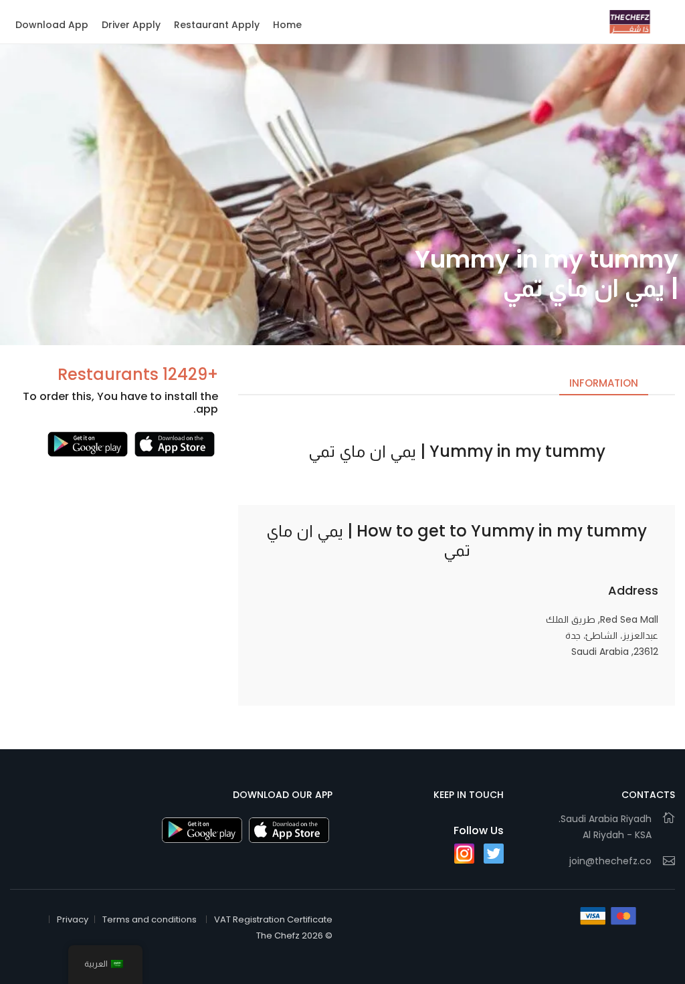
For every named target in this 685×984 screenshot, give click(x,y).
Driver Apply (131, 24)
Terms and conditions (149, 919)
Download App (51, 24)
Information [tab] (603, 383)
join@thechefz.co (610, 861)
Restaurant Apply (217, 24)
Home (287, 24)
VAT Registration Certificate (273, 919)
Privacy (72, 919)
